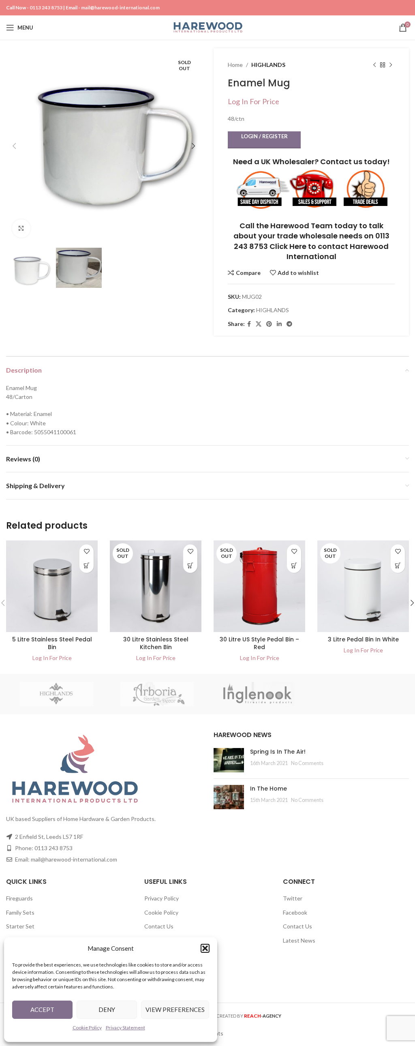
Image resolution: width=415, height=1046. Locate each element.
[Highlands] (56, 694)
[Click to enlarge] (21, 228)
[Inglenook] (258, 694)
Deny (106, 1009)
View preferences (175, 1009)
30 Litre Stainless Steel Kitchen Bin (155, 643)
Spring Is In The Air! (278, 752)
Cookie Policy (87, 1028)
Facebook (295, 912)
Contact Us (158, 926)
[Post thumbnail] (229, 760)
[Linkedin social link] (279, 324)
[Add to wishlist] (86, 551)
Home (235, 64)
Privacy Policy (161, 898)
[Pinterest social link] (269, 324)
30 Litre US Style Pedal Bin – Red (259, 643)
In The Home (268, 788)
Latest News (299, 940)
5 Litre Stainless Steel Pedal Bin (52, 643)
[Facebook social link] (249, 324)
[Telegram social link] (289, 324)
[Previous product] (374, 65)
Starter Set (20, 926)
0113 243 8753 (46, 7)
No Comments (307, 763)
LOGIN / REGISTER (264, 136)
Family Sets (20, 912)
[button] (205, 948)
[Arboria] (157, 694)
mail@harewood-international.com (120, 7)
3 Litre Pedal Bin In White (363, 639)
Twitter (292, 898)
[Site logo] (207, 27)
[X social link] (258, 324)
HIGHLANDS (268, 64)
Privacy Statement (125, 1028)
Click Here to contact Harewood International (329, 251)
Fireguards (19, 898)
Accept (42, 1009)
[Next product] (391, 65)
